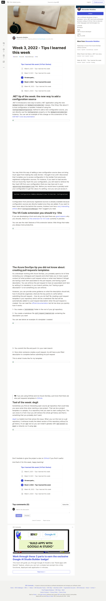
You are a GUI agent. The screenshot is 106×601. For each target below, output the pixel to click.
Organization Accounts (69, 587)
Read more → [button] (41, 572)
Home (11, 587)
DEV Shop (58, 590)
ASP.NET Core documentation (23, 117)
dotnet (15, 56)
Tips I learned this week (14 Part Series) (36, 64)
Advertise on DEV (57, 587)
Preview (27, 515)
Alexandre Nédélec (22, 37)
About (87, 587)
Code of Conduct (36, 520)
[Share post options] (3, 67)
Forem (34, 594)
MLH (63, 590)
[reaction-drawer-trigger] (4, 44)
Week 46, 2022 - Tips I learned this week (89, 61)
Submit (19, 515)
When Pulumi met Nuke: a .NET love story (89, 55)
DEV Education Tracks (40, 587)
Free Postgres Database (48, 590)
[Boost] (3, 61)
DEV (59, 594)
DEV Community (29, 585)
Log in (89, 2)
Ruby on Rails (49, 596)
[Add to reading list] (3, 56)
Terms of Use (62, 592)
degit (14, 419)
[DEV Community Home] (3, 2)
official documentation (40, 303)
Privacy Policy (54, 592)
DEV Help (49, 587)
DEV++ (26, 587)
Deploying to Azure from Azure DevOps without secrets (89, 47)
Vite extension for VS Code (39, 219)
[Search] (8, 2)
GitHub (39, 398)
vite (36, 56)
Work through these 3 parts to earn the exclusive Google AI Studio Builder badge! (40, 558)
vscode (21, 56)
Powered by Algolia (52, 2)
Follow (90, 13)
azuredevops (29, 56)
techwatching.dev (42, 39)
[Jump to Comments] (3, 50)
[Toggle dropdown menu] (72, 527)
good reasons (61, 216)
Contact (93, 587)
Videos (31, 587)
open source (43, 594)
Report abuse (46, 520)
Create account (98, 2)
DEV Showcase (81, 587)
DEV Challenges (19, 587)
